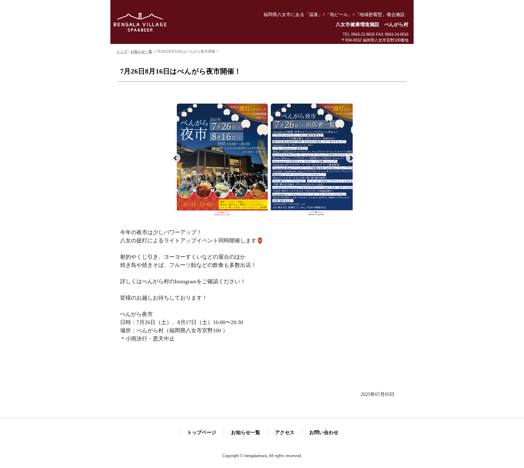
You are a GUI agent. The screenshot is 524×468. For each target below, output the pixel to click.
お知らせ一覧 (245, 432)
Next (351, 158)
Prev (175, 158)
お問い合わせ (323, 432)
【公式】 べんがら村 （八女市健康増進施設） (186, 21)
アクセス (284, 432)
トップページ (201, 432)
